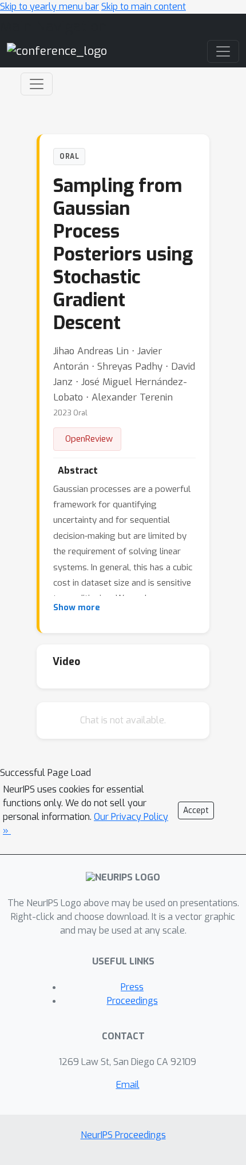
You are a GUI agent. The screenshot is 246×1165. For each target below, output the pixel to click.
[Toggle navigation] (37, 84)
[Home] (57, 51)
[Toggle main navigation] (223, 51)
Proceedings (132, 1001)
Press (132, 987)
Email (128, 1085)
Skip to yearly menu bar (49, 7)
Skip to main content (143, 7)
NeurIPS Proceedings (123, 1135)
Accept (196, 810)
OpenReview (89, 439)
